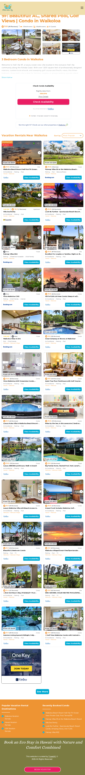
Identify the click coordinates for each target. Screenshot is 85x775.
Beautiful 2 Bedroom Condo (14, 550)
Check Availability (43, 102)
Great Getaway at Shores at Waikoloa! (60, 339)
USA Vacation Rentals (10, 730)
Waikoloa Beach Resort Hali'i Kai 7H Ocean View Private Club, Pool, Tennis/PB (62, 714)
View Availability (31, 177)
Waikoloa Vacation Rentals (12, 717)
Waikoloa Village (15, 343)
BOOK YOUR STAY (42, 769)
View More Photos (11, 52)
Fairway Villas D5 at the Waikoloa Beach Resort (64, 719)
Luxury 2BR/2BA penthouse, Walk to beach (20, 466)
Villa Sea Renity (9, 212)
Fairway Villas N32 (10, 254)
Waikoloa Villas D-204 (12, 339)
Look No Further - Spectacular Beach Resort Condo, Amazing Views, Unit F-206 (63, 727)
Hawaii (5, 173)
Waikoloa (11, 173)
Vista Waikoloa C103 (11, 296)
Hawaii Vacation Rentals (11, 723)
